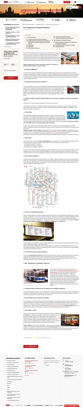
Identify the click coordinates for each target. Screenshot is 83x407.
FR (75, 1)
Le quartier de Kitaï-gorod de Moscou (31, 371)
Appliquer (79, 7)
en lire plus (62, 72)
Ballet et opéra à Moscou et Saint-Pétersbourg (13, 392)
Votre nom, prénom (7, 58)
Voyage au (59, 405)
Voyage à (27, 405)
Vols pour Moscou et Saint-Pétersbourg (14, 379)
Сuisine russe (9, 381)
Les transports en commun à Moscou (53, 24)
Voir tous (27, 375)
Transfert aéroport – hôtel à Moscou (13, 32)
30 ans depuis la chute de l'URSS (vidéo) (31, 366)
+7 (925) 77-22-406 (69, 361)
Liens (8, 385)
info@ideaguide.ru (69, 365)
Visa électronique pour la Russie (13, 400)
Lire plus (47, 365)
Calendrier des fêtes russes (12, 368)
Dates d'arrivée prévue (6, 65)
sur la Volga (49, 405)
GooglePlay (59, 131)
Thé (8, 389)
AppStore (54, 305)
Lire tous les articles (7, 46)
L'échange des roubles (11, 360)
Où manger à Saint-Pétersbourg (13, 372)
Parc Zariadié (58, 317)
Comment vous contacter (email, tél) (10, 70)
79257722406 (68, 369)
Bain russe (9, 383)
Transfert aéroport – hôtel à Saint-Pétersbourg (13, 36)
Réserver (66, 2)
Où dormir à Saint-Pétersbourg (13, 366)
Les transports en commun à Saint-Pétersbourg (13, 43)
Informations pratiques (30, 24)
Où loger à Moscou (10, 364)
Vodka (8, 387)
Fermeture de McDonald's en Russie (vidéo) (31, 361)
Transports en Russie (40, 24)
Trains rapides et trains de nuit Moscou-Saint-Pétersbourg (13, 28)
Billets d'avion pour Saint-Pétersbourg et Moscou (13, 39)
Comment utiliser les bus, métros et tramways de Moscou (13, 395)
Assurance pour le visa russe (12, 374)
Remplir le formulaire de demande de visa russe (14, 377)
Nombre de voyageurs (13, 65)
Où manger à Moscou (11, 370)
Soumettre (11, 78)
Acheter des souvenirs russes (12, 362)
